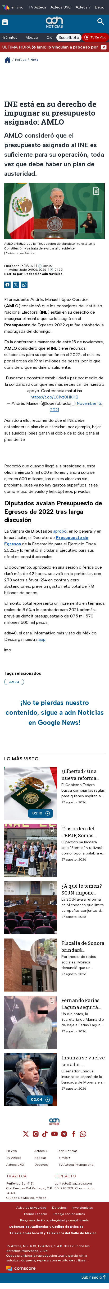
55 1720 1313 (63, 1188)
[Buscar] (101, 21)
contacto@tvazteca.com (73, 1183)
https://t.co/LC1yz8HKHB (54, 397)
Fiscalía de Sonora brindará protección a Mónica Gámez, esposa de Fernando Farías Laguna (82, 946)
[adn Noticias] (55, 22)
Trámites (9, 37)
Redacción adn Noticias (43, 274)
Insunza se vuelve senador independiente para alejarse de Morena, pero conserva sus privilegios (83, 1060)
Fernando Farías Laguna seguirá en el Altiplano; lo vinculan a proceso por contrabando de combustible (82, 1003)
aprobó (60, 531)
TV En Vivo (98, 37)
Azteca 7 (83, 7)
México (32, 37)
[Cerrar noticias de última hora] (104, 47)
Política (20, 60)
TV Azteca (37, 7)
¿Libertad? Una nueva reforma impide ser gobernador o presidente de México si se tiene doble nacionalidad (82, 774)
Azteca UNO (61, 7)
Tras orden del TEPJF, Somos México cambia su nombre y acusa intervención (82, 831)
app (42, 639)
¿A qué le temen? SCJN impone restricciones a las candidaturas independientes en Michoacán (82, 889)
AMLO (14, 682)
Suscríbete (69, 37)
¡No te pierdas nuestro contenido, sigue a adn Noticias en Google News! (55, 712)
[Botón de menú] (5, 22)
